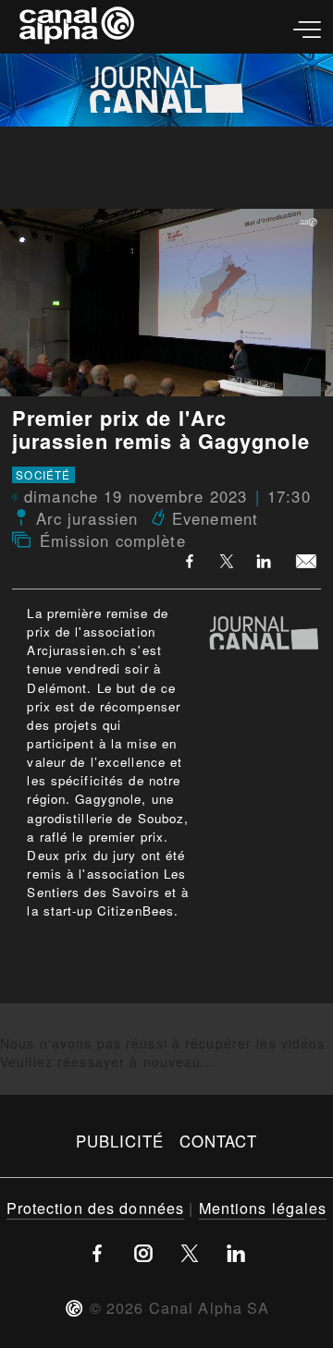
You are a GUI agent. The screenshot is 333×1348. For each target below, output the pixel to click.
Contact (218, 1141)
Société (43, 475)
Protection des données (95, 1207)
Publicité (120, 1141)
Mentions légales (263, 1207)
